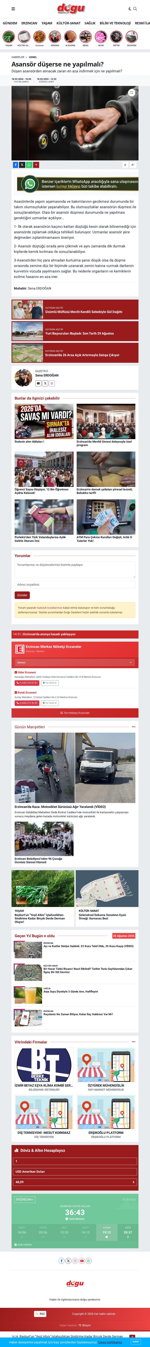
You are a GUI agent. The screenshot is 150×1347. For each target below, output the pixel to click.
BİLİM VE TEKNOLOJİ (115, 23)
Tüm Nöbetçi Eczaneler (76, 713)
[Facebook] (62, 1261)
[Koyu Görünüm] (130, 9)
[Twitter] (45, 383)
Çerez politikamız (110, 1342)
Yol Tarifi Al (51, 683)
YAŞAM (47, 23)
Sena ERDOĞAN (47, 375)
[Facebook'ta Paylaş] (15, 165)
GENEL (33, 57)
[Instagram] (52, 383)
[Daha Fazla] (36, 165)
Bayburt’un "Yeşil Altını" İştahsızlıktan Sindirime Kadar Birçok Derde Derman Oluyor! (40, 918)
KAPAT (136, 1342)
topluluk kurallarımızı (50, 607)
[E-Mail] (38, 383)
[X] (68, 1261)
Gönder (22, 595)
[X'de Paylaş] (22, 165)
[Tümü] (133, 1042)
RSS (42, 1314)
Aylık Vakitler (24, 1244)
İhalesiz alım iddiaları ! (29, 441)
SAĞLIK (90, 23)
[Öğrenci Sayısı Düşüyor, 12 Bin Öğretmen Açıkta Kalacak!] (44, 469)
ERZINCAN (29, 23)
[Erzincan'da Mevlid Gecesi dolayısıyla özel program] (106, 421)
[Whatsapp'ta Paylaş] (29, 165)
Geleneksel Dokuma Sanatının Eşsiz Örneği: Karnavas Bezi (102, 916)
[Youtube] (82, 1261)
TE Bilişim (84, 1325)
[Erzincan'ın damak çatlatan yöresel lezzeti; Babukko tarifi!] (106, 469)
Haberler (18, 57)
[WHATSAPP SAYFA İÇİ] (80, 183)
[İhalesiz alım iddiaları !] (44, 421)
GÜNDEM (10, 23)
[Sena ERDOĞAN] (23, 377)
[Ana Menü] (13, 9)
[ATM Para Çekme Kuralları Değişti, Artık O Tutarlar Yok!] (106, 517)
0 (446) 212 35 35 (28, 703)
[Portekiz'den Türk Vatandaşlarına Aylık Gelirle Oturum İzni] (44, 517)
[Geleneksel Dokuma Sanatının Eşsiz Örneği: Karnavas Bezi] (107, 888)
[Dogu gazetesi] (72, 9)
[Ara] (135, 9)
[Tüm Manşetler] (133, 727)
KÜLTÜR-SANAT (68, 23)
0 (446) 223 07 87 (28, 683)
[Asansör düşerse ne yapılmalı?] (75, 123)
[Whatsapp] (89, 1261)
